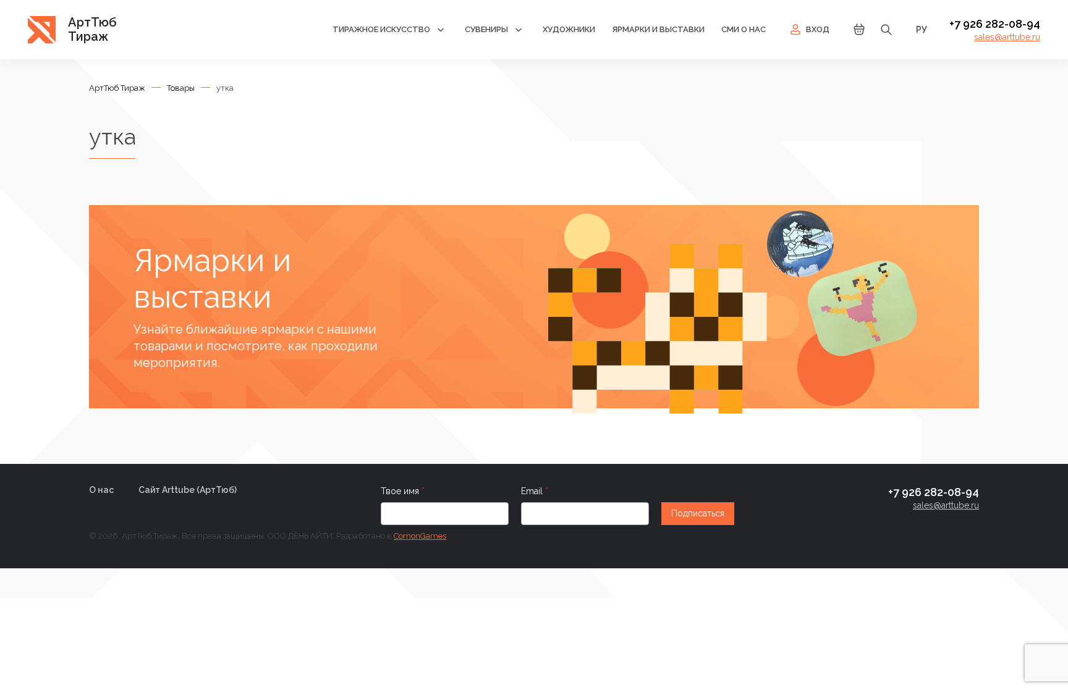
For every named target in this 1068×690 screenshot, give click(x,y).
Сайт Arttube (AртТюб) (187, 490)
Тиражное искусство (381, 29)
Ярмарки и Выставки (658, 29)
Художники (569, 29)
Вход (817, 29)
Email (533, 491)
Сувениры (486, 29)
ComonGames (420, 536)
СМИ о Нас (743, 29)
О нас (101, 490)
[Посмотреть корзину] (859, 33)
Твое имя (401, 491)
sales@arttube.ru (1007, 37)
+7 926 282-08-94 (994, 23)
